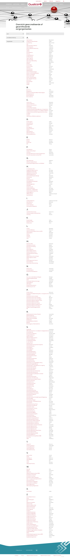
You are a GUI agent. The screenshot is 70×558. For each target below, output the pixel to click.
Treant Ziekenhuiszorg (31, 449)
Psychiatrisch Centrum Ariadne (32, 296)
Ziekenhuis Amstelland (31, 502)
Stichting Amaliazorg (30, 346)
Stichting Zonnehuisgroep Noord (33, 417)
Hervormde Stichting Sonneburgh (33, 175)
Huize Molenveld (30, 195)
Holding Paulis (29, 182)
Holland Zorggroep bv (31, 184)
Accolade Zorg (29, 42)
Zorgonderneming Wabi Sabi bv (32, 525)
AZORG (28, 84)
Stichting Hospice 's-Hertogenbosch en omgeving (36, 365)
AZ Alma (28, 63)
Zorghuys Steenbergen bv (31, 524)
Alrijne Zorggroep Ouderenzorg (32, 48)
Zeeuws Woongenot (30, 499)
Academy (23, 4)
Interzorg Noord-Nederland (32, 206)
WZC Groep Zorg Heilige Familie (32, 485)
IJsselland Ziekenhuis (30, 200)
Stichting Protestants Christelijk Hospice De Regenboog (37, 397)
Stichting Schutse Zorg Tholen (32, 404)
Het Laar (28, 178)
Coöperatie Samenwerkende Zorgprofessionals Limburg (37, 112)
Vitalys (28, 460)
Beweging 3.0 (29, 91)
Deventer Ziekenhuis (30, 128)
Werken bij (51, 1)
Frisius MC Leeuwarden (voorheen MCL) (34, 154)
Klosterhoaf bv (29, 222)
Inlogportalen (58, 1)
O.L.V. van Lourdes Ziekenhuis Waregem (34, 277)
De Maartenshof (30, 124)
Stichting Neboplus (30, 388)
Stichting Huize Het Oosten (31, 376)
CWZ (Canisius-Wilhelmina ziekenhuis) (34, 116)
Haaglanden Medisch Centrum (32, 170)
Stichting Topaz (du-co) (31, 410)
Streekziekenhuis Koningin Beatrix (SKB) (34, 435)
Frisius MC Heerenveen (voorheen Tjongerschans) (36, 153)
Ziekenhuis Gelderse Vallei (31, 505)
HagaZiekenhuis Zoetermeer (32, 173)
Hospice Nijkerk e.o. (30, 192)
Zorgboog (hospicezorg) (31, 512)
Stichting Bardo (29, 347)
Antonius (28, 53)
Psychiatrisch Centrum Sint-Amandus (33, 297)
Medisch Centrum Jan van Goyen (33, 256)
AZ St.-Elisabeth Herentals (31, 78)
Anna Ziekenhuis (30, 52)
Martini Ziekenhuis (30, 249)
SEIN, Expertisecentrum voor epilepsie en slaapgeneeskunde (38, 330)
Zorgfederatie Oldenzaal (31, 514)
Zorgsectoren (47, 4)
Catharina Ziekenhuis (30, 103)
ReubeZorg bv (29, 319)
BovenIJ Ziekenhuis (30, 95)
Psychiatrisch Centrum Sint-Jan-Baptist (34, 298)
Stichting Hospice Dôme (31, 369)
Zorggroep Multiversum (31, 517)
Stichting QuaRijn (30, 398)
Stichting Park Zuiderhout (31, 394)
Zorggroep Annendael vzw (31, 516)
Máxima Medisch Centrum (31, 250)
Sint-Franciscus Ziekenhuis (31, 333)
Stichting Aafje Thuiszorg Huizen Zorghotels (35, 344)
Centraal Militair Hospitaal (31, 107)
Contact (61, 4)
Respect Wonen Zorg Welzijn (32, 318)
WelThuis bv (29, 471)
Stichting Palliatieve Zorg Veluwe (33, 393)
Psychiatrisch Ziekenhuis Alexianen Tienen (34, 300)
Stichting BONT (29, 350)
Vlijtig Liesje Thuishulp (31, 463)
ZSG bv (28, 532)
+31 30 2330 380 (29, 550)
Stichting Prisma (30, 395)
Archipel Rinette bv (30, 55)
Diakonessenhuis (30, 131)
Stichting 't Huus (30, 343)
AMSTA (28, 51)
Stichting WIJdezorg (30, 415)
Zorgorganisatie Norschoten (32, 527)
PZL (27, 308)
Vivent (28, 462)
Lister (28, 238)
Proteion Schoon (30, 292)
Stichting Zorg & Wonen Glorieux (33, 419)
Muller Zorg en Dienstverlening (32, 263)
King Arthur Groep (30, 221)
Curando (28, 114)
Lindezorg (28, 236)
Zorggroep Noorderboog (31, 518)
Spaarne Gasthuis (30, 336)
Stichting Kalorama (30, 381)
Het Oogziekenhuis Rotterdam (32, 181)
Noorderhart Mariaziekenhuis (32, 271)
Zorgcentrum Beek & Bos (31, 513)
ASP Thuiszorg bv (30, 59)
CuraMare (28, 113)
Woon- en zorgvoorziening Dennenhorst (34, 478)
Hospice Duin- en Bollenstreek (32, 189)
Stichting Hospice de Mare (31, 366)
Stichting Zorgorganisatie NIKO (32, 433)
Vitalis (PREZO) (29, 459)
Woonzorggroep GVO (30, 484)
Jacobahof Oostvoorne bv (31, 211)
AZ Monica (28, 67)
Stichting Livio (29, 387)
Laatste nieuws (38, 1)
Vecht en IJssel (29, 455)
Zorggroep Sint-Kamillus (31, 520)
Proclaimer (16, 555)
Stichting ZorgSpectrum (31, 434)
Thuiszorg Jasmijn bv (30, 445)
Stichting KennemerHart (31, 383)
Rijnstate (28, 322)
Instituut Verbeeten (30, 204)
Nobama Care (29, 268)
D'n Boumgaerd (29, 121)
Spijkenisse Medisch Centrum (32, 337)
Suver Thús (29, 437)
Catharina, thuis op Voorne (31, 105)
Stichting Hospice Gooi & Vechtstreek (33, 370)
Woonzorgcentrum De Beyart (32, 482)
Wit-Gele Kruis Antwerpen (31, 474)
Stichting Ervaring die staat (32, 358)
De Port (28, 125)
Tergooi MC (29, 444)
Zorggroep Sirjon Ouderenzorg (32, 521)
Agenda (45, 1)
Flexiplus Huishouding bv (31, 150)
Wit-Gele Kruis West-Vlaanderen (33, 477)
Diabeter (28, 130)
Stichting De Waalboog (31, 354)
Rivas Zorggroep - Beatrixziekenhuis (33, 323)
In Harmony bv (29, 203)
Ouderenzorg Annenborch (31, 285)
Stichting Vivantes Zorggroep (32, 413)
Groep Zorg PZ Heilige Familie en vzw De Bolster (35, 163)
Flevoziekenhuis (29, 149)
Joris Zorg (28, 214)
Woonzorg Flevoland (30, 480)
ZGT (27, 501)
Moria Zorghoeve (30, 261)
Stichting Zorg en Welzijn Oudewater (33, 420)
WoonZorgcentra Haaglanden (32, 481)
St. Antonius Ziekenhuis (31, 339)
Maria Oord (29, 247)
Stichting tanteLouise (30, 409)
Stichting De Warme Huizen (32, 355)
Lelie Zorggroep (29, 232)
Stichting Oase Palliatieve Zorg (32, 391)
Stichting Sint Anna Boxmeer (32, 405)
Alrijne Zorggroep (30, 46)
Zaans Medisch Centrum (31, 496)
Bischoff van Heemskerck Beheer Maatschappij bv (36, 92)
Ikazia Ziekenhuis (30, 202)
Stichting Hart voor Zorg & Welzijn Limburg (34, 362)
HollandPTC (29, 185)
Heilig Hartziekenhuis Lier (31, 174)
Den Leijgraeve (29, 127)
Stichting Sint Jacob (30, 406)
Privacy (22, 555)
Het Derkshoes (29, 177)
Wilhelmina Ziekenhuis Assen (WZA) (33, 473)
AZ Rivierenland (29, 70)
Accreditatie (9, 4)
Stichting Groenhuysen (31, 361)
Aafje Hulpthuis (29, 40)
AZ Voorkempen (29, 81)
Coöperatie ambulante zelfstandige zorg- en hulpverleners (37, 109)
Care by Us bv (29, 102)
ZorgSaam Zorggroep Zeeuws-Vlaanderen (34, 530)
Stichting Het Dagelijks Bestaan (32, 363)
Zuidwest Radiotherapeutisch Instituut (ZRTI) (35, 534)
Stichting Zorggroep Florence (32, 427)
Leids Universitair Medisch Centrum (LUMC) (34, 231)
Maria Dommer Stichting (31, 246)
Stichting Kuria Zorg (30, 386)
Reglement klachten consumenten (32, 555)
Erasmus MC (29, 142)
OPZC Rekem (29, 283)
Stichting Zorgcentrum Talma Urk (33, 423)
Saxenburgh (29, 329)
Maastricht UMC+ (30, 243)
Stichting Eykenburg (30, 359)
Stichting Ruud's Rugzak (31, 399)
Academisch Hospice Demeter (32, 41)
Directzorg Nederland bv (31, 134)
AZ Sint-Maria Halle (30, 75)
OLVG (28, 279)
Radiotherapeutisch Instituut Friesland (34, 314)
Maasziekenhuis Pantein (31, 245)
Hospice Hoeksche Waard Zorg (32, 191)
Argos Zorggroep (30, 58)
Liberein (28, 234)
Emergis (28, 141)
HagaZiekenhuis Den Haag (31, 171)
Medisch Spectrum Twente (31, 257)
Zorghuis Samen (30, 523)
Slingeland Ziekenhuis (31, 334)
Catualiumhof (29, 106)
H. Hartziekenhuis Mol (31, 168)
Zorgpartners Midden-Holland (32, 528)
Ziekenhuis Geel (29, 503)
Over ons (55, 4)
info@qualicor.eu (19, 550)
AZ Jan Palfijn (29, 64)
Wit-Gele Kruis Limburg (31, 476)
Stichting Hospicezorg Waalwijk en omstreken (35, 373)
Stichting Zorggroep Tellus (31, 431)
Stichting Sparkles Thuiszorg (32, 408)
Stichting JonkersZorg (31, 380)
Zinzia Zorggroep (30, 509)
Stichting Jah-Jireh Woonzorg (32, 377)
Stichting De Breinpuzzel (31, 351)
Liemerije (28, 235)
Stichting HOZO (29, 375)
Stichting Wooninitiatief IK (31, 416)
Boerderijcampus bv (30, 93)
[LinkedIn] (37, 550)
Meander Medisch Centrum (32, 252)
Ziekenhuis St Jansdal (31, 507)
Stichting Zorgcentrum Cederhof (32, 422)
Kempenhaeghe (29, 220)
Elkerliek (28, 139)
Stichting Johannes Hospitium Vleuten (34, 379)
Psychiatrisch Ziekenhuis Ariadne (33, 301)
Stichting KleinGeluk (30, 384)
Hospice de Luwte (30, 186)
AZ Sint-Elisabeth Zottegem (32, 71)
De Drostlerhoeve (30, 123)
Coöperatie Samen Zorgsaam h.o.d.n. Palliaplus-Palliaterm (37, 110)
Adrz (27, 44)
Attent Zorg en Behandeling (32, 60)
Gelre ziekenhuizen (30, 160)
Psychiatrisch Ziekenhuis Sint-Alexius (33, 305)
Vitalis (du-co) (29, 458)
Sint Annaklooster (30, 332)
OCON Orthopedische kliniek (32, 278)
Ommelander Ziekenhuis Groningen (33, 281)
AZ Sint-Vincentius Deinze (31, 77)
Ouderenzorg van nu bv (31, 286)
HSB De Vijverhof (30, 193)
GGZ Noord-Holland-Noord (32, 161)
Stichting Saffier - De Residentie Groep (34, 401)
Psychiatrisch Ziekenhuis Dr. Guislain (33, 303)
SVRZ (28, 438)
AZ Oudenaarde (29, 69)
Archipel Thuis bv (30, 56)
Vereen (28, 456)
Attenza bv (28, 62)
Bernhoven (29, 89)
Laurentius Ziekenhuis (31, 229)
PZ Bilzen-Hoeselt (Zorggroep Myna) (33, 307)
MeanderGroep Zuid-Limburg (32, 253)
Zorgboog (28, 510)
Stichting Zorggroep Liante (31, 428)
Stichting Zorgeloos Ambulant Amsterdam (34, 424)
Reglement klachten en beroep (45, 555)
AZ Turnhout (29, 80)
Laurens (28, 228)
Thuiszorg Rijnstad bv (30, 446)
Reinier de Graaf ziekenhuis (32, 316)
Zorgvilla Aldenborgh (30, 531)
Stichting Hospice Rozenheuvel (32, 372)
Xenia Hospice (29, 491)
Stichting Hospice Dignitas (31, 368)
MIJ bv (28, 258)
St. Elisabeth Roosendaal (31, 340)
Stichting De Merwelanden (31, 352)
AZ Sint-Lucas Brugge (31, 74)
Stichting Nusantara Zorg (31, 390)
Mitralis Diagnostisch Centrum (32, 260)
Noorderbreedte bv (30, 270)
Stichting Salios (29, 402)
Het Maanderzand (30, 179)
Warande (28, 469)
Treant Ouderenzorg (30, 448)
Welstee (28, 470)
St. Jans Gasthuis (30, 341)
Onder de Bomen (30, 282)
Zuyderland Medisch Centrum (32, 535)
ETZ (27, 143)
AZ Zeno (28, 82)
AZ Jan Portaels (30, 66)
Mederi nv (28, 254)
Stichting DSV (29, 357)
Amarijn (28, 49)
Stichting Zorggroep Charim (32, 426)
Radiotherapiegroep (30, 315)
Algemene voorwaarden (57, 555)
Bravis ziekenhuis (30, 96)
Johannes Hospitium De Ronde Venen (33, 213)
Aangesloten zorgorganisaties (16, 7)
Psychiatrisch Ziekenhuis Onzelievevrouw (34, 304)
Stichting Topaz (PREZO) (31, 412)
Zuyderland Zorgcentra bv (31, 536)
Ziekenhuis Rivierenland (31, 506)
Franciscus (28, 152)
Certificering (16, 4)
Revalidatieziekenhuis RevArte (32, 321)
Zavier (28, 498)
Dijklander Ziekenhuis (30, 132)
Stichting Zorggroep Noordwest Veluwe (34, 430)
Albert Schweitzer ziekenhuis (32, 45)
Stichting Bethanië (30, 348)
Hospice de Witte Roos (31, 188)
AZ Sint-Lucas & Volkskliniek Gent (33, 73)
